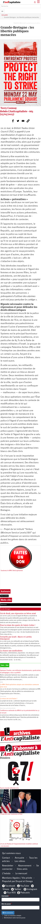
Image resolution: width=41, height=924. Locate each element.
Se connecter (8, 913)
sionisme (3, 696)
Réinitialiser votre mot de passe (14, 918)
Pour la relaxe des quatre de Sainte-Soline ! (17, 625)
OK (2, 11)
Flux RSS (11, 893)
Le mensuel (21, 873)
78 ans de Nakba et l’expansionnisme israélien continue (19, 844)
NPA (1, 682)
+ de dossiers (4, 846)
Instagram (32, 889)
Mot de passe (6, 904)
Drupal (19, 881)
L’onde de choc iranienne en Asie (11, 814)
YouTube (24, 886)
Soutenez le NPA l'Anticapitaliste (12, 570)
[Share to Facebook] (13, 121)
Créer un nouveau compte (12, 915)
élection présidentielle (7, 708)
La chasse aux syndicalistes (11, 650)
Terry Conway (4, 596)
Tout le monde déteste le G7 (9, 788)
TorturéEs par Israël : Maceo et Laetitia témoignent (16, 638)
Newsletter (7, 866)
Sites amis (22, 869)
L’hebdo (6, 873)
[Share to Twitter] (18, 121)
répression (3, 604)
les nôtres (3, 668)
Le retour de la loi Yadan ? (8, 699)
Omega (29, 881)
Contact (6, 858)
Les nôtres (20, 861)
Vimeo (6, 889)
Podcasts (25, 893)
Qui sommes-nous (11, 853)
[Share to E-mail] (23, 121)
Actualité (5, 15)
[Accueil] (10, 2)
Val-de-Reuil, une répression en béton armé (18, 613)
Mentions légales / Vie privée (17, 878)
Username (5, 896)
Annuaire (19, 858)
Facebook (10, 886)
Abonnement (24, 866)
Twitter (17, 889)
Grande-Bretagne (5, 609)
